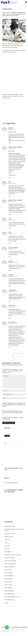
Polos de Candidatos (9, 566)
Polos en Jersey (8, 582)
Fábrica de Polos (8, 537)
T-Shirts (6, 603)
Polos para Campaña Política (12, 596)
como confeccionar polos (18, 14)
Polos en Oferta (8, 585)
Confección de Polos (9, 526)
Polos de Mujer (8, 572)
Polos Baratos (8, 551)
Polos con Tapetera (9, 558)
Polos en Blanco (8, 579)
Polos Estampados (9, 590)
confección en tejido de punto (10, 15)
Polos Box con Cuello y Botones (12, 554)
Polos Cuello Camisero (10, 561)
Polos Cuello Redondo (10, 564)
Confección (7, 9)
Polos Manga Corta (9, 593)
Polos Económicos (9, 575)
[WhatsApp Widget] (7, 627)
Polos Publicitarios (9, 600)
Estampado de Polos (9, 534)
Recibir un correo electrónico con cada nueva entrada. (12, 418)
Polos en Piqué (8, 587)
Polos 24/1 (7, 543)
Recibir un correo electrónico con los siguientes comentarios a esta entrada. (12, 412)
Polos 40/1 (7, 548)
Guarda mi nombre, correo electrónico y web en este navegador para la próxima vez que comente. (13, 405)
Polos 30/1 (7, 546)
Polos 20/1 (7, 540)
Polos (16, 482)
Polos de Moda (8, 569)
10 (12, 356)
